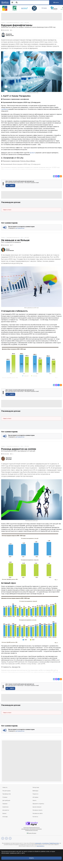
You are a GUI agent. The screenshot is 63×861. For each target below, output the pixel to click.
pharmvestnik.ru (40, 846)
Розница (4, 797)
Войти (57, 2)
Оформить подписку (38, 803)
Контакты (35, 816)
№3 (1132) (27, 22)
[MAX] (56, 176)
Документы (5, 810)
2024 (22, 22)
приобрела (4, 109)
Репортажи (36, 787)
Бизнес (4, 813)
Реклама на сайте (38, 813)
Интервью (35, 797)
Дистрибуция (6, 800)
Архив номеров (37, 807)
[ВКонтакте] (59, 176)
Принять (31, 858)
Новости (4, 787)
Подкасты (35, 794)
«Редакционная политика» (31, 830)
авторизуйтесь (20, 228)
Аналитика (5, 807)
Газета (34, 800)
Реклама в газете (37, 810)
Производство (6, 794)
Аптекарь (5, 816)
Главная (3, 22)
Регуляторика (6, 790)
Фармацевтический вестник (12, 22)
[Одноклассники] (61, 176)
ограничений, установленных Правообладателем (47, 843)
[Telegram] (54, 176)
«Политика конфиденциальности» (31, 827)
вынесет (32, 152)
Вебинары (35, 790)
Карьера (4, 803)
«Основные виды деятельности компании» (31, 829)
